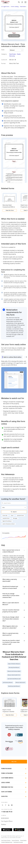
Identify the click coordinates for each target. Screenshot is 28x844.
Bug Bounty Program (18, 842)
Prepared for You (7, 787)
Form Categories (7, 773)
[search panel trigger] (19, 2)
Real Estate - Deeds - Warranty (15, 55)
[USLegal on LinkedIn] (8, 805)
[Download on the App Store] (6, 829)
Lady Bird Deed (6, 518)
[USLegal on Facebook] (5, 805)
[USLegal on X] (2, 805)
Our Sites (4, 796)
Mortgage (15, 518)
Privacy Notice (23, 840)
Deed (12, 515)
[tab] (12, 357)
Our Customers (6, 792)
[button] (25, 2)
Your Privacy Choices (5, 840)
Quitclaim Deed (20, 515)
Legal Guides (5, 782)
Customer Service (7, 778)
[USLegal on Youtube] (12, 805)
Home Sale (5, 515)
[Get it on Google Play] (18, 829)
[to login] (22, 2)
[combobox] (14, 503)
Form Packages (6, 768)
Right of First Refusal (7, 521)
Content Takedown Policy (6, 842)
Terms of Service (15, 840)
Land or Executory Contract (9, 524)
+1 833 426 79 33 (6, 812)
